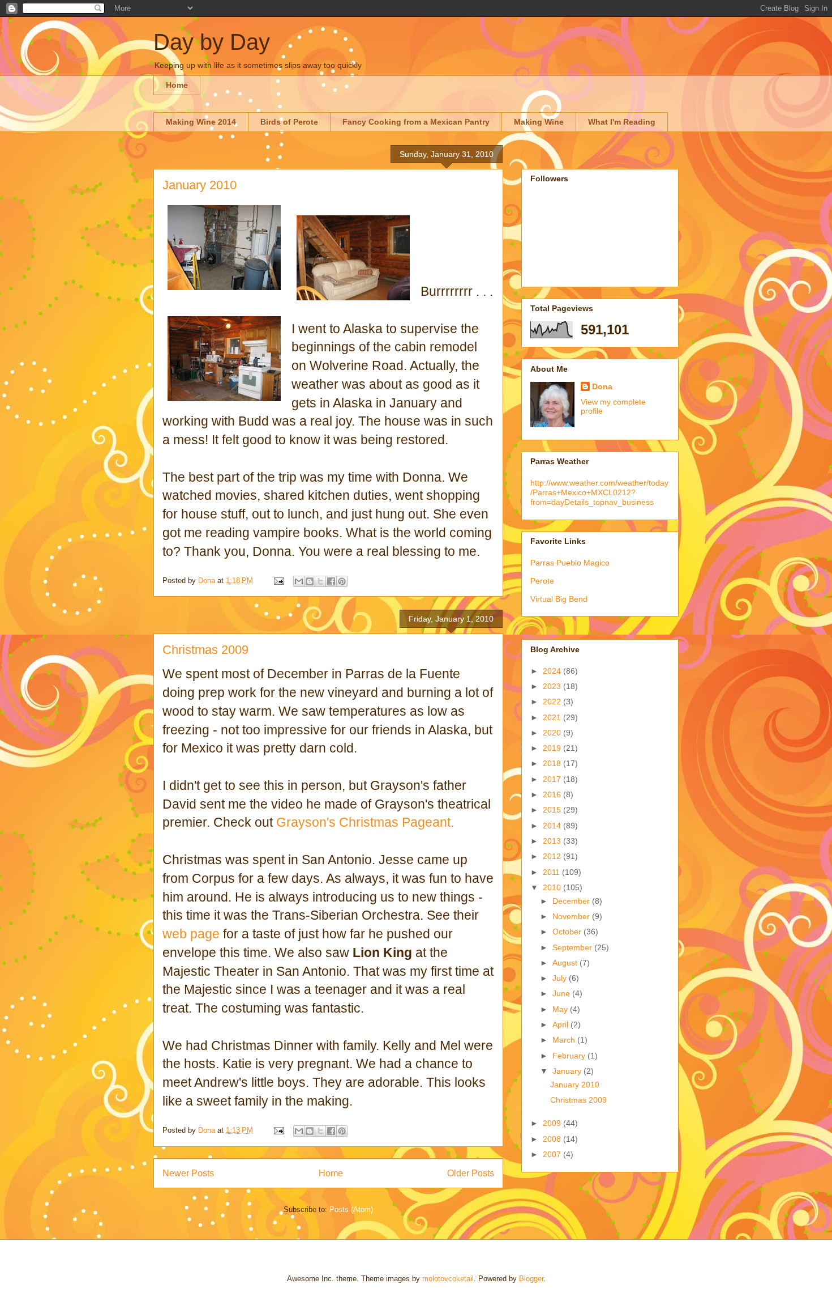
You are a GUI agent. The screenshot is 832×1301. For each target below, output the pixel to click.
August (566, 962)
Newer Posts (188, 1173)
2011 (552, 872)
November (572, 916)
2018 (553, 763)
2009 (553, 1123)
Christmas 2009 (205, 650)
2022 (553, 701)
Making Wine (539, 121)
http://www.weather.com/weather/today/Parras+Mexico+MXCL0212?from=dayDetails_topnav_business (599, 492)
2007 (553, 1154)
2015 (553, 809)
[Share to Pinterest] (342, 581)
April (561, 1024)
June (562, 993)
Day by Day (211, 41)
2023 (553, 686)
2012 (553, 856)
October (568, 931)
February (569, 1055)
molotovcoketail (448, 1278)
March (564, 1039)
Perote (542, 580)
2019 (553, 747)
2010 (553, 887)
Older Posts (470, 1173)
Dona (602, 386)
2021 (553, 717)
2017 (553, 779)
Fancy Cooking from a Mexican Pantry (416, 121)
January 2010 (199, 185)
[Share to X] (320, 581)
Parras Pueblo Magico (570, 562)
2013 (553, 840)
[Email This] (299, 581)
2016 (553, 794)
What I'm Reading (621, 121)
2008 (553, 1138)
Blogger (531, 1278)
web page (191, 933)
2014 (553, 825)
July (560, 978)
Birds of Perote (289, 121)
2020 (553, 732)
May (561, 1009)
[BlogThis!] (309, 581)
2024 (553, 670)
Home (177, 85)
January (568, 1070)
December (572, 900)
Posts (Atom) (351, 1209)
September (573, 947)
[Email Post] (278, 580)
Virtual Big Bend (558, 598)
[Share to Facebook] (331, 581)
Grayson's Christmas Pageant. (365, 822)
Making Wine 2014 (201, 121)
